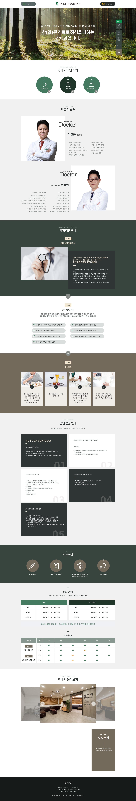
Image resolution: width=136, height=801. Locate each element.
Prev (42, 703)
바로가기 (29, 4)
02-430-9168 (109, 4)
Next (93, 703)
